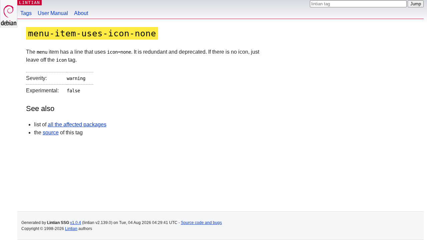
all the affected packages (77, 124)
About (81, 13)
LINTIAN (29, 2)
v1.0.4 (75, 222)
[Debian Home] (8, 13)
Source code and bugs (201, 222)
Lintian (71, 228)
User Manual (53, 13)
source (51, 132)
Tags (26, 13)
